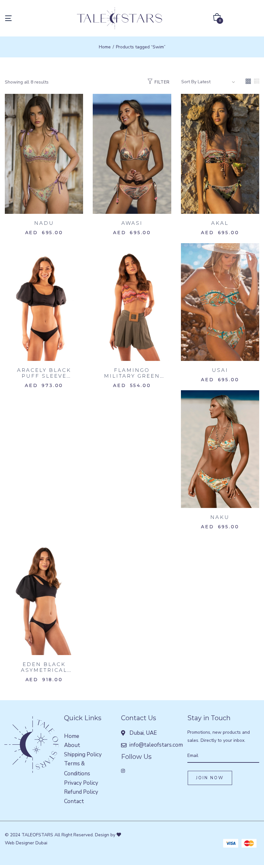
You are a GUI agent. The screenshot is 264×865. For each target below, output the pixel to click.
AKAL (220, 223)
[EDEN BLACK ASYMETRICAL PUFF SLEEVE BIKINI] (44, 596)
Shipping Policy (83, 754)
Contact (74, 801)
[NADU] (44, 154)
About (72, 745)
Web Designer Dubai (26, 843)
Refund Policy (81, 792)
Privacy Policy (81, 783)
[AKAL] (220, 154)
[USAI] (220, 302)
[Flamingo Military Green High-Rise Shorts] (132, 302)
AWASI (132, 223)
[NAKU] (220, 449)
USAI (220, 370)
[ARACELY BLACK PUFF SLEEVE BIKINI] (44, 302)
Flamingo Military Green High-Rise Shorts (132, 376)
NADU (44, 223)
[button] (217, 18)
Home (105, 47)
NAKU (220, 517)
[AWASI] (132, 154)
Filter (162, 82)
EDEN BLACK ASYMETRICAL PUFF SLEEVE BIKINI (44, 673)
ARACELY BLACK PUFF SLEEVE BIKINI (44, 376)
